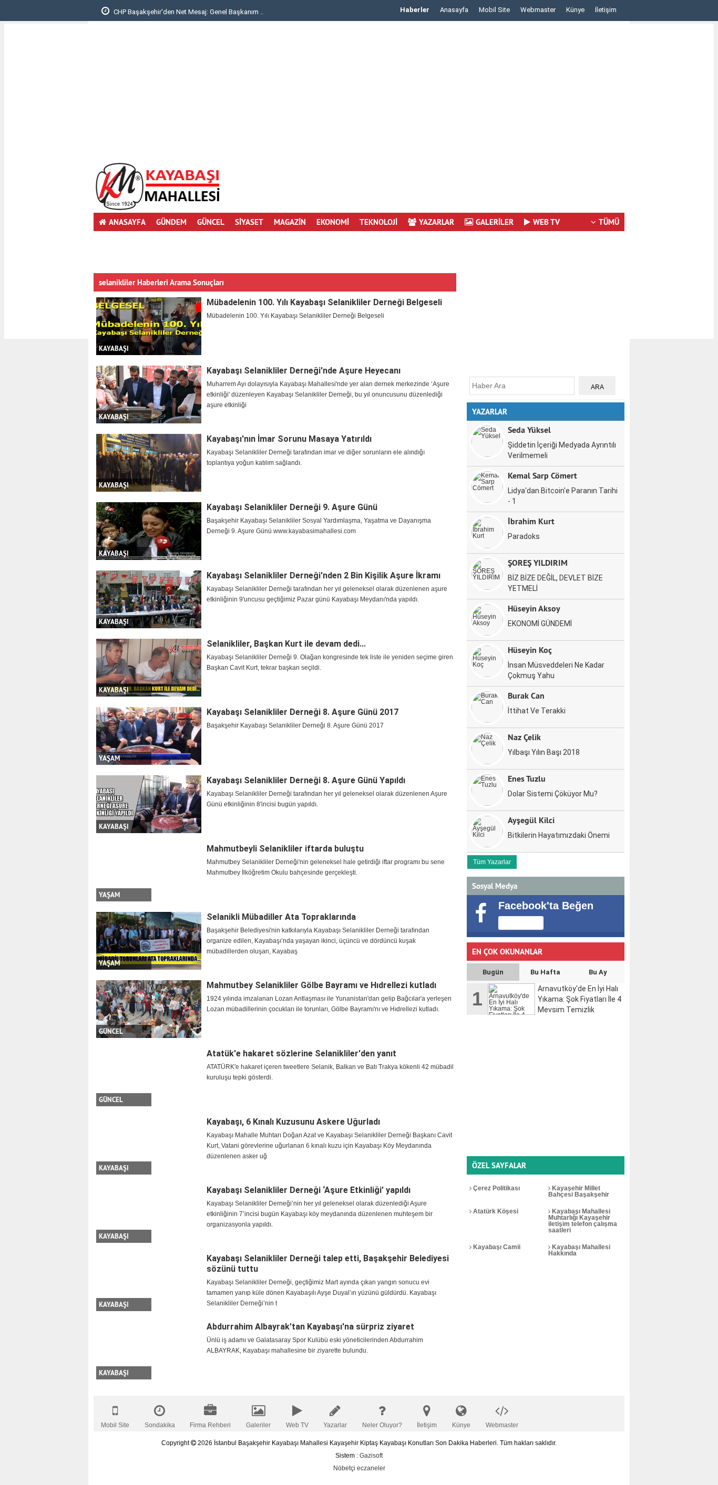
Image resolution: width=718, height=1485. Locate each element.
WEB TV (546, 222)
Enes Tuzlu (527, 778)
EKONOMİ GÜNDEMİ (540, 623)
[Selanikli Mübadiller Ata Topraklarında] (148, 941)
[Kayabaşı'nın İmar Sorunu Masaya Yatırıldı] (148, 463)
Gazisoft (371, 1455)
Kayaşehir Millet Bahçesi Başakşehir (578, 1191)
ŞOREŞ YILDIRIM (538, 562)
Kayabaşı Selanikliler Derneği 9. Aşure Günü (292, 507)
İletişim (606, 10)
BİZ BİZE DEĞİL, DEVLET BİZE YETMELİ (555, 583)
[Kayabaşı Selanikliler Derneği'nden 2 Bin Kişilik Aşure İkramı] (148, 599)
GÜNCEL (210, 222)
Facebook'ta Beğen (545, 905)
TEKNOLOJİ (378, 222)
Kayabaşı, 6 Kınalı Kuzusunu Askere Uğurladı (293, 1122)
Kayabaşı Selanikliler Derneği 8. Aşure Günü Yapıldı (306, 780)
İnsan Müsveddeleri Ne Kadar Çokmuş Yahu (556, 670)
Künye (575, 10)
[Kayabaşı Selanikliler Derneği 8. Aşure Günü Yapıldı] (148, 804)
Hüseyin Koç (530, 650)
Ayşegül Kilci (531, 820)
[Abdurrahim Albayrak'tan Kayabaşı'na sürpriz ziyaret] (148, 1350)
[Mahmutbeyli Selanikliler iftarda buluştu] (148, 872)
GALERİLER (495, 222)
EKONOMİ (332, 222)
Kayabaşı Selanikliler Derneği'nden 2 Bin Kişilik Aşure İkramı (323, 575)
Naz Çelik (524, 737)
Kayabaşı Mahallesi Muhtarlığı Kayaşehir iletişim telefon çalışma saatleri (582, 1221)
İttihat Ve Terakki (537, 711)
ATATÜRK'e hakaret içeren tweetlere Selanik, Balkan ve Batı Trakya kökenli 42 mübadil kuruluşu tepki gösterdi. (330, 1072)
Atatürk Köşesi (494, 1211)
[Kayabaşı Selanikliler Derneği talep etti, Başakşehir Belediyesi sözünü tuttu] (148, 1282)
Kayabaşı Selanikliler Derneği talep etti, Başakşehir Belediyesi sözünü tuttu (328, 1263)
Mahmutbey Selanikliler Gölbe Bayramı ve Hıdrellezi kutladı (321, 985)
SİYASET (249, 222)
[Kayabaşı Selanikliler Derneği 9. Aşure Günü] (148, 531)
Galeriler (258, 1425)
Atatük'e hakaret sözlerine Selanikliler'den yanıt (301, 1053)
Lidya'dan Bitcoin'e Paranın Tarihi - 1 (563, 495)
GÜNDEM (171, 222)
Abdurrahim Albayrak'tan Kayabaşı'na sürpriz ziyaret (310, 1327)
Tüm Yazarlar (492, 862)
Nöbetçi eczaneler (359, 1468)
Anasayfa (454, 10)
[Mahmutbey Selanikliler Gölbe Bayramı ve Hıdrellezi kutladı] (148, 1009)
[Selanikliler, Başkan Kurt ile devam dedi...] (148, 668)
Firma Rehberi (210, 1425)
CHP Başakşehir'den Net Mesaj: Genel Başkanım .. (187, 12)
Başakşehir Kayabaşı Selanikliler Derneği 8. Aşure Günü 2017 (295, 725)
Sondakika (160, 1425)
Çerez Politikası (495, 1188)
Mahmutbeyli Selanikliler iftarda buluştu (285, 849)
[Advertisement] (46, 181)
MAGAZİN (290, 222)
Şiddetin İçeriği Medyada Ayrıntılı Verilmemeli (562, 450)
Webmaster (538, 10)
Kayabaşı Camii (495, 1247)
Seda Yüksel (529, 429)
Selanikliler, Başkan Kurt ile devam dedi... (286, 644)
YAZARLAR (436, 222)
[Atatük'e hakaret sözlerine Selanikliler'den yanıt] (148, 1077)
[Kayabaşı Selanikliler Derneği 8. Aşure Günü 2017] (148, 736)
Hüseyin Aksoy (534, 608)
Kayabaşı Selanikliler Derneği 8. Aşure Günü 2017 (302, 712)
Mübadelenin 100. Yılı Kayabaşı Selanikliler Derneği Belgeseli (324, 302)
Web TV (297, 1425)
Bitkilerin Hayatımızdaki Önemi (559, 835)
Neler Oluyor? (382, 1425)
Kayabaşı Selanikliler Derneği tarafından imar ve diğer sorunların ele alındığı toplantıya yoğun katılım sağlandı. (316, 457)
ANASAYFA (127, 222)
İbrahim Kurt (531, 521)
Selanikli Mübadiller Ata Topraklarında (281, 917)
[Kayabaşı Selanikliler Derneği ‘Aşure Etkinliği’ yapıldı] (148, 1214)
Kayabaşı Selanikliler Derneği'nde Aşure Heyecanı (304, 371)
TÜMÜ (609, 222)
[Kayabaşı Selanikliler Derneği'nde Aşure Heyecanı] (148, 394)
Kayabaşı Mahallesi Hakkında (579, 1250)
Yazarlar (335, 1425)
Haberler (414, 10)
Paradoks (524, 536)
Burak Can (526, 695)
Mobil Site (494, 10)
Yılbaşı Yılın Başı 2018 (544, 752)
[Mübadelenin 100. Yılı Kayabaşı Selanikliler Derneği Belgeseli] (148, 326)
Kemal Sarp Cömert (542, 475)
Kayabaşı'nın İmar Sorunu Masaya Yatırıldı (289, 439)
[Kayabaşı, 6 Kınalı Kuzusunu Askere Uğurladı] (148, 1146)
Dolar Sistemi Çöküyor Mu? (553, 794)
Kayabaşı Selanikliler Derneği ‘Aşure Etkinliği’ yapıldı (309, 1190)
